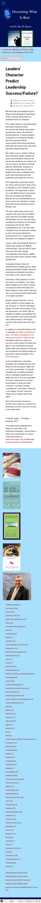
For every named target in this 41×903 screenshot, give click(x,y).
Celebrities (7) (11, 816)
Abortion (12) (10, 717)
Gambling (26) (11, 761)
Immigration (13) (12, 648)
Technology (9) (11, 863)
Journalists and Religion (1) (16, 627)
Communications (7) (13, 859)
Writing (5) (9, 837)
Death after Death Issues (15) (16, 619)
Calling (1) (9, 866)
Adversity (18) (11, 721)
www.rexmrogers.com (14, 439)
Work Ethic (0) (11, 714)
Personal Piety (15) (12, 670)
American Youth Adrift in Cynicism (18, 880)
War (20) (9, 707)
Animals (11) (10, 728)
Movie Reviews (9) (12, 794)
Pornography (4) (11, 677)
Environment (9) (11, 750)
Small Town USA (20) (13, 823)
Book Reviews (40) (12, 790)
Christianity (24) (11, 608)
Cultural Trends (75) (13, 616)
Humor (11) (10, 830)
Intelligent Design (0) (13, 605)
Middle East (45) (11, 776)
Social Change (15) (12, 692)
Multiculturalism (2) (13, 656)
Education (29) (11, 747)
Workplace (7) (10, 808)
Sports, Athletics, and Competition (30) (19, 699)
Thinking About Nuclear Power (16, 873)
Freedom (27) (10, 757)
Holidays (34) (10, 641)
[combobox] (11, 58)
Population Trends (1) (13, 848)
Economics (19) (11, 743)
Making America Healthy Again (17, 884)
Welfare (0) (9, 710)
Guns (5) (9, 852)
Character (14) (11, 819)
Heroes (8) (9, 623)
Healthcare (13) (11, 765)
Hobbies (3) (10, 768)
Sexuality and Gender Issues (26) (17, 688)
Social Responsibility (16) (15, 696)
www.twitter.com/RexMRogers (20, 442)
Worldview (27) (11, 826)
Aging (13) (9, 725)
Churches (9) (10, 612)
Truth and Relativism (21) (15, 703)
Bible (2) (9, 736)
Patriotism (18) (11, 667)
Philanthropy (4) (11, 805)
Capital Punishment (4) (14, 812)
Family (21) (10, 754)
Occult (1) (9, 663)
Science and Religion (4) (14, 685)
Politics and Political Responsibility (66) (20, 674)
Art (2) (8, 732)
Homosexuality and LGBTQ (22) (17, 645)
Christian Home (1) (12, 783)
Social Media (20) (12, 772)
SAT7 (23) (9, 801)
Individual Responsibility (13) (16, 652)
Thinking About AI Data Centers (17, 876)
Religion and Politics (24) (15, 797)
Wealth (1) (9, 637)
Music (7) (9, 659)
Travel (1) (9, 845)
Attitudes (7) (10, 841)
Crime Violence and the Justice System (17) (21, 739)
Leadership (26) (11, 634)
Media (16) (9, 786)
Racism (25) (10, 681)
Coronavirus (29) (12, 856)
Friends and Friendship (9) (15, 779)
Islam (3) (9, 630)
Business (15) (10, 834)
